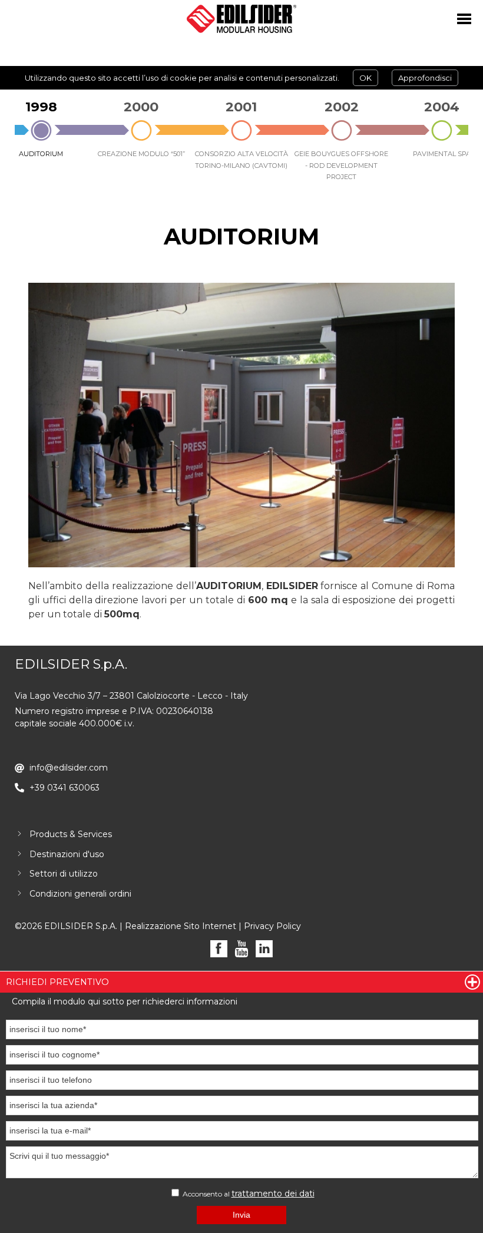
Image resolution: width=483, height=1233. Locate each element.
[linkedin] (264, 948)
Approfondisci (425, 77)
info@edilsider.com (68, 767)
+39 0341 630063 (64, 787)
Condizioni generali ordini (80, 893)
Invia (241, 1214)
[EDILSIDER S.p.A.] (241, 19)
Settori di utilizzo (63, 873)
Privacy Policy (272, 926)
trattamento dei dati (273, 1193)
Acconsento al (248, 1193)
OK (365, 77)
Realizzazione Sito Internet (180, 926)
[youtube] (241, 948)
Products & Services (70, 834)
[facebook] (218, 948)
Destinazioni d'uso (66, 854)
